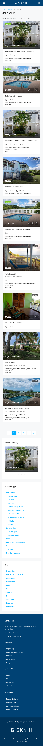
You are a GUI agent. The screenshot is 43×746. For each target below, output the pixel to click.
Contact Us (10, 682)
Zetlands (9, 603)
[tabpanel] (21, 459)
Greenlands (10, 578)
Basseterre (10, 607)
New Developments (13, 553)
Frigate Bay (10, 571)
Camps (8, 585)
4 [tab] (26, 476)
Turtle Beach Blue (11, 274)
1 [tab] (16, 476)
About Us (9, 686)
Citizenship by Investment (15, 542)
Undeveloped (14, 535)
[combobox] (13, 18)
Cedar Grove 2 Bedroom (13, 96)
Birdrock (9, 589)
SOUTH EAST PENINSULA (15, 575)
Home (11, 503)
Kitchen (10, 9)
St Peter (9, 592)
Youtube (33, 722)
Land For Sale (11, 702)
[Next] (34, 433)
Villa (11, 525)
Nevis (8, 596)
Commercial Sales (12, 706)
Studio (11, 521)
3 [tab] (23, 476)
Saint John (10, 599)
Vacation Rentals (12, 710)
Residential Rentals (16, 510)
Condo (11, 500)
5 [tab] (29, 476)
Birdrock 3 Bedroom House (14, 187)
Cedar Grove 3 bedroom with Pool (17, 229)
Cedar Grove (11, 582)
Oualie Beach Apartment (13, 323)
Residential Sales (15, 514)
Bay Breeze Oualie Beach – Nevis (17, 408)
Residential (10, 493)
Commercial (10, 546)
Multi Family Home (16, 507)
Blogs (8, 679)
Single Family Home (16, 517)
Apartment (13, 496)
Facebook (12, 722)
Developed (13, 532)
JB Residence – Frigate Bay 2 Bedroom (19, 51)
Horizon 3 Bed (10, 362)
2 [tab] (19, 476)
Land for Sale (11, 528)
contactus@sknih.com (14, 636)
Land (8, 539)
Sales (11, 549)
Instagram (23, 722)
